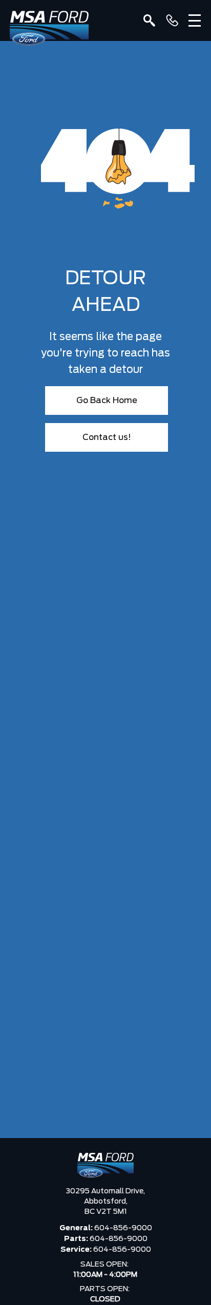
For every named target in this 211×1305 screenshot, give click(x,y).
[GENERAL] (172, 20)
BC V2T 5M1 (106, 1211)
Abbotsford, (106, 1201)
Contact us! (106, 437)
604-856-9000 (123, 1228)
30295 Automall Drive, (105, 1191)
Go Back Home (106, 400)
